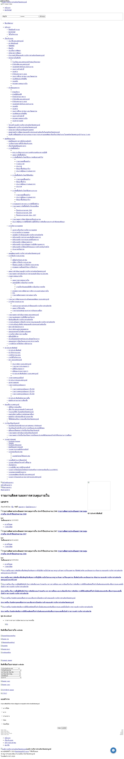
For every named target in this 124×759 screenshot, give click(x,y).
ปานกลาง (6, 716)
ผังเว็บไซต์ (8, 10)
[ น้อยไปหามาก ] (30, 507)
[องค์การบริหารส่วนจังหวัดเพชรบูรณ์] (14, 2)
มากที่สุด (6, 708)
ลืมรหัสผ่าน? (9, 23)
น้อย (4, 720)
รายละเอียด (8, 527)
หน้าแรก (7, 7)
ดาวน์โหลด (8, 524)
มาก (4, 712)
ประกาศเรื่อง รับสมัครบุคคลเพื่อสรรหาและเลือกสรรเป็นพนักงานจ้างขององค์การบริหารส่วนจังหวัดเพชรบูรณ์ (37, 602)
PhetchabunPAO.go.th (22, 751)
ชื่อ (12, 507)
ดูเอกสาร (22, 507)
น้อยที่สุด (6, 724)
